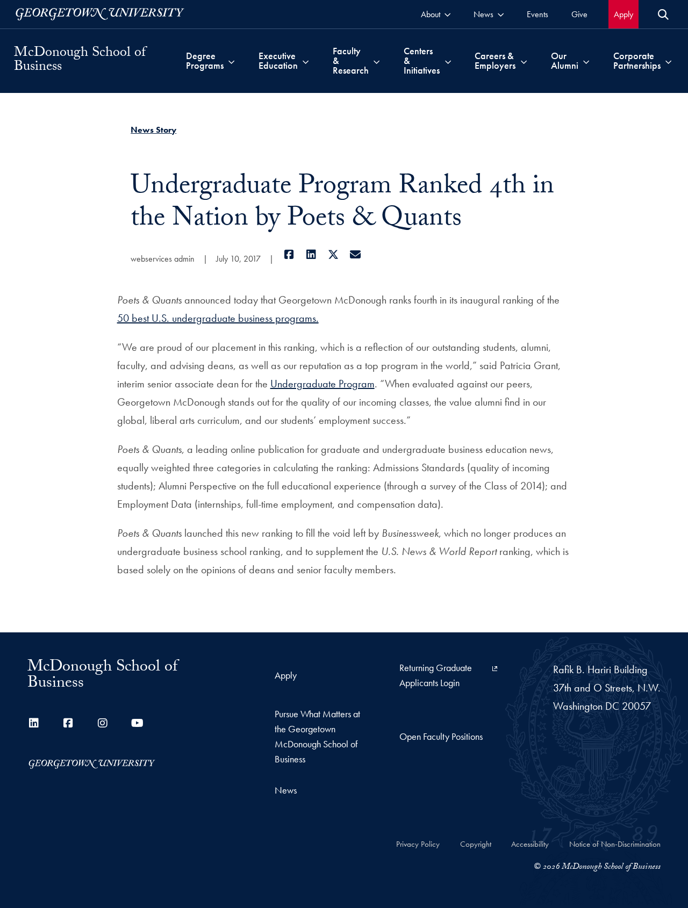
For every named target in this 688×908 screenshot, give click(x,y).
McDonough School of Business (80, 61)
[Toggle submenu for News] (501, 14)
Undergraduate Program (322, 384)
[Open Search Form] (663, 14)
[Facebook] (289, 255)
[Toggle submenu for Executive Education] (305, 60)
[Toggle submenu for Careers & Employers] (523, 60)
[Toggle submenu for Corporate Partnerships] (668, 60)
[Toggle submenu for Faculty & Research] (376, 60)
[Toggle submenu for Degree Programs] (231, 60)
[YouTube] (137, 723)
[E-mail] (355, 255)
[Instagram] (102, 723)
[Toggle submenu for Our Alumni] (586, 60)
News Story (153, 129)
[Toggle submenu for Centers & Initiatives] (448, 60)
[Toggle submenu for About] (447, 14)
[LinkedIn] (311, 255)
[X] (333, 255)
